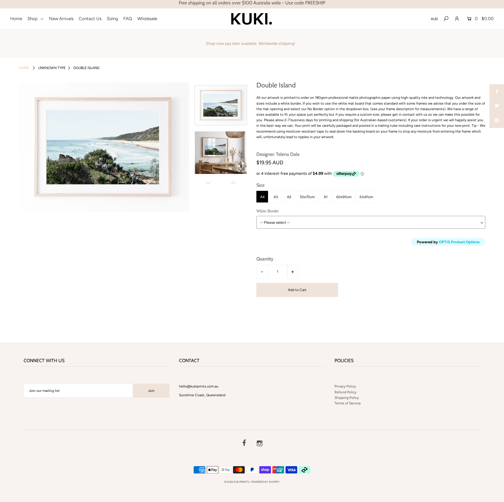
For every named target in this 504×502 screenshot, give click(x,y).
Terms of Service (348, 403)
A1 (326, 197)
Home (16, 18)
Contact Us (90, 18)
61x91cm (366, 197)
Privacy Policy (345, 386)
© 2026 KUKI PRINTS (236, 481)
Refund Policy (345, 392)
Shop (33, 18)
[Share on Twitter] (496, 106)
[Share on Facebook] (496, 91)
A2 (289, 197)
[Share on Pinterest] (496, 120)
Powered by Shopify (265, 481)
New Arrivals (61, 18)
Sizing (112, 18)
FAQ (127, 18)
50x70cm (307, 197)
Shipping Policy (347, 398)
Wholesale (147, 18)
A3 (276, 197)
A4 (262, 197)
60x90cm (343, 197)
